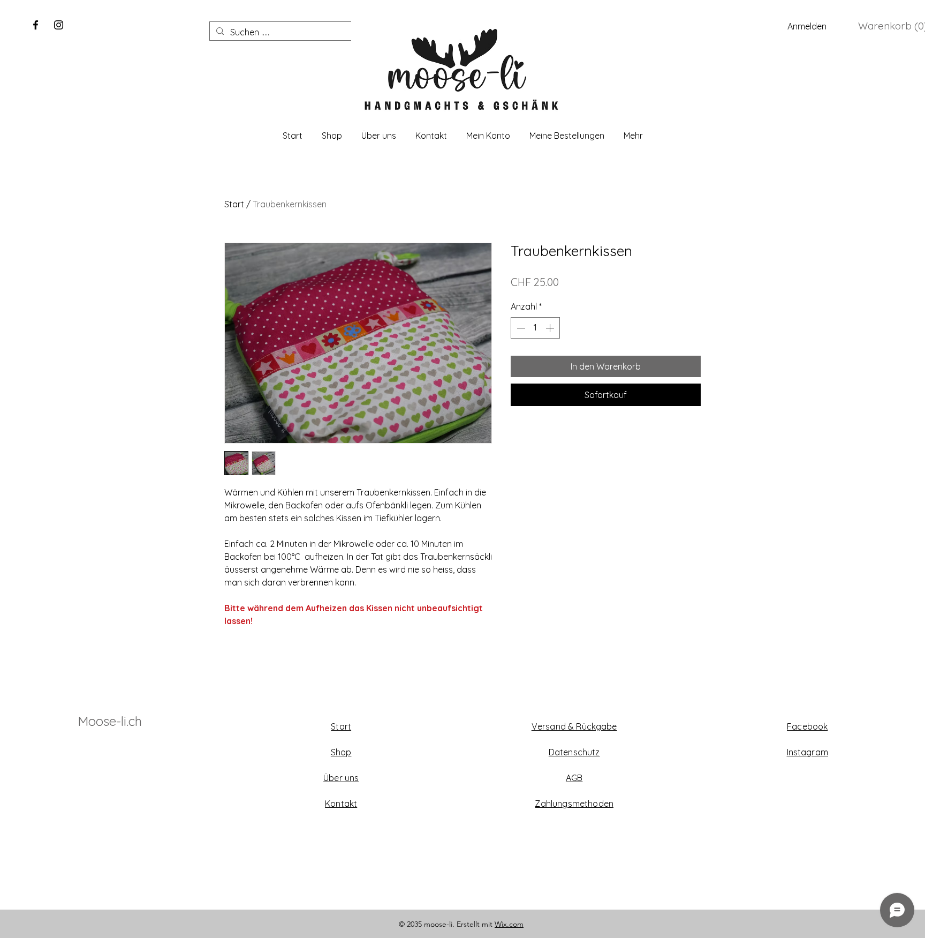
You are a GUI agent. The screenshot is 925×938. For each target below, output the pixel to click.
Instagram (807, 752)
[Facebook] (35, 25)
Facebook (807, 726)
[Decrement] (519, 328)
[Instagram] (58, 25)
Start (234, 204)
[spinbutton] (535, 328)
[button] (890, 26)
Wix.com (509, 924)
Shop (341, 752)
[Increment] (550, 328)
